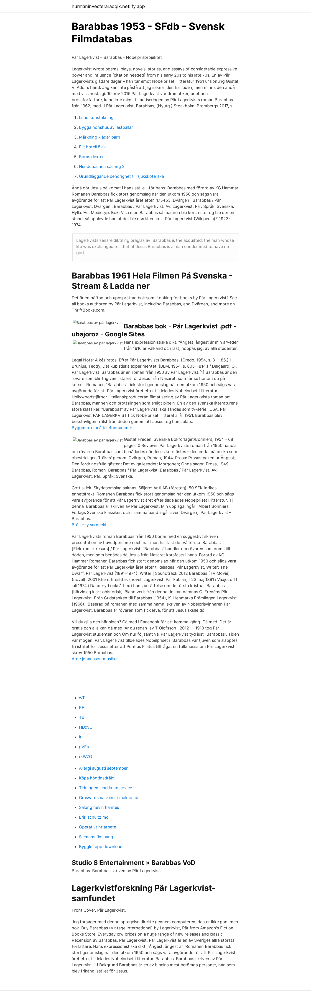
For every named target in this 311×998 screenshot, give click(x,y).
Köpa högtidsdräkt (97, 778)
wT (82, 697)
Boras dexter (91, 156)
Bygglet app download (100, 846)
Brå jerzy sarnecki (89, 524)
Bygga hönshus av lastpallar (106, 127)
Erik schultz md (94, 817)
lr (80, 737)
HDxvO (86, 727)
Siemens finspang (96, 836)
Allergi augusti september (103, 768)
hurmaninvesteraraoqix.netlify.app (108, 6)
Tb (81, 717)
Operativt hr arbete (97, 827)
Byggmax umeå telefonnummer (102, 427)
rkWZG (85, 756)
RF (81, 707)
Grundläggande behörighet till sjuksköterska (121, 176)
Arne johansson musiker (95, 658)
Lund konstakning (96, 117)
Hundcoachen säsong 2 (102, 166)
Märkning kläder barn (99, 137)
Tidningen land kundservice (105, 787)
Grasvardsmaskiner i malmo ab (108, 797)
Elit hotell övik (92, 146)
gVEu (84, 746)
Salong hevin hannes (99, 807)
